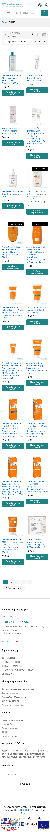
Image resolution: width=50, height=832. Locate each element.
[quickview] (13, 70)
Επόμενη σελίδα (13, 588)
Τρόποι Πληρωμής (10, 693)
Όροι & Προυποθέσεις (12, 666)
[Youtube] (17, 641)
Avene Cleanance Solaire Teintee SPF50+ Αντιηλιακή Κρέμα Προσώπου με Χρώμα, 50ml (12, 312)
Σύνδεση (46, 6)
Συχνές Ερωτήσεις (10, 700)
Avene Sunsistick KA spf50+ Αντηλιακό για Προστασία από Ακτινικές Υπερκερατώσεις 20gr (36, 196)
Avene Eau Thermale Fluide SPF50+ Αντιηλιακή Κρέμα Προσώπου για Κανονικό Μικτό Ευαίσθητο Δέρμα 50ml (12, 429)
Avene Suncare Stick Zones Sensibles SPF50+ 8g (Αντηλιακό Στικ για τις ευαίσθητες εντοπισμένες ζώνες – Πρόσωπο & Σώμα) (36, 255)
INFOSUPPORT (24, 810)
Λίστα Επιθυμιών (10, 728)
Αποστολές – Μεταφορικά (14, 697)
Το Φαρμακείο (8, 658)
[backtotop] (46, 826)
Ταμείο (5, 731)
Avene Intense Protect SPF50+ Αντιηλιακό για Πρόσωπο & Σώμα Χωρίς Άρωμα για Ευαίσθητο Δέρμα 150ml (12, 545)
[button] (13, 93)
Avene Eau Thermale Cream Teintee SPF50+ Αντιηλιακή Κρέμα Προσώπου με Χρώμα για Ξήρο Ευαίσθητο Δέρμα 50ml (36, 429)
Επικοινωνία (8, 674)
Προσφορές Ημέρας (11, 661)
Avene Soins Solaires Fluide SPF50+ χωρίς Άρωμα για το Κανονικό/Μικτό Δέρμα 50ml (37, 368)
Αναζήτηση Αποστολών (13, 705)
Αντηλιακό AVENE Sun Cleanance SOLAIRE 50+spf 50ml (36, 310)
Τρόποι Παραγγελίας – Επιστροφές (18, 689)
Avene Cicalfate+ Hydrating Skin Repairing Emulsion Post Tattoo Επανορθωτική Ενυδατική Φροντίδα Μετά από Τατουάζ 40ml (36, 137)
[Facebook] (3, 641)
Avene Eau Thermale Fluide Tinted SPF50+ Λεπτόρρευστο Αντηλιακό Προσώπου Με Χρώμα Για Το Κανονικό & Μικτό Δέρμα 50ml (12, 370)
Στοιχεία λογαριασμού (12, 720)
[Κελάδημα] (7, 641)
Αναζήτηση (44, 13)
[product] (38, 34)
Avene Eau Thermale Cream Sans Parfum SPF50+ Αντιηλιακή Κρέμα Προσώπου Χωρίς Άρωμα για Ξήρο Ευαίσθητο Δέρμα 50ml (12, 487)
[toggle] (7, 13)
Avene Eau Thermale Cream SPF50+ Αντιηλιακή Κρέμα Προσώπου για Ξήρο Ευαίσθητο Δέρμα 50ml (37, 486)
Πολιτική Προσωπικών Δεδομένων (18, 669)
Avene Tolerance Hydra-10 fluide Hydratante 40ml (34, 78)
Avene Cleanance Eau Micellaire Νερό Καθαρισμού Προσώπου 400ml (12, 79)
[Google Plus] (12, 641)
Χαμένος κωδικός (10, 736)
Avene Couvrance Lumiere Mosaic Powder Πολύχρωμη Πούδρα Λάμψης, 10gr (36, 543)
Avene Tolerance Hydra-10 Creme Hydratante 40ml (10, 131)
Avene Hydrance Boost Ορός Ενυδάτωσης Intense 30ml (12, 194)
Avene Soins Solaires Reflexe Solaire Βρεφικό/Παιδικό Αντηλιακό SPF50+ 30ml (11, 252)
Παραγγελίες (8, 724)
